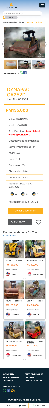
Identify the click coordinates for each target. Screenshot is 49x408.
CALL (9, 405)
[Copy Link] (13, 390)
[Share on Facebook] (8, 390)
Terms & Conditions (34, 380)
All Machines (9, 235)
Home (5, 22)
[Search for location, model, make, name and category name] (39, 13)
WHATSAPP (39, 405)
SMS (23, 405)
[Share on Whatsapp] (21, 73)
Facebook (8, 380)
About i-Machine (11, 377)
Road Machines (17, 22)
